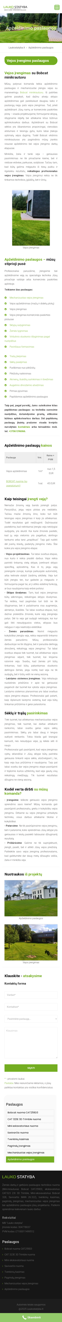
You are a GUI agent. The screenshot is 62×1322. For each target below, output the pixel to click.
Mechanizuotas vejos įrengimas (26, 297)
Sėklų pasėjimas (18, 362)
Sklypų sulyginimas (20, 325)
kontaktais (24, 427)
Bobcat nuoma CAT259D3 (23, 1112)
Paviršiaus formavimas (22, 346)
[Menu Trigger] (57, 7)
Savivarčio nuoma (18, 1132)
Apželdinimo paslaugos (21, 1159)
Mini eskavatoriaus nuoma (23, 1126)
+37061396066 (17, 431)
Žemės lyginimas (19, 331)
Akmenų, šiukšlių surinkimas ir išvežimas (31, 379)
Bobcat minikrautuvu (31, 92)
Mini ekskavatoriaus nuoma (19, 1260)
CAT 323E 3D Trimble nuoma (24, 1119)
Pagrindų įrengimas (19, 1146)
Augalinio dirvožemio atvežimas (27, 385)
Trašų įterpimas (18, 356)
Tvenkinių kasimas (18, 1139)
